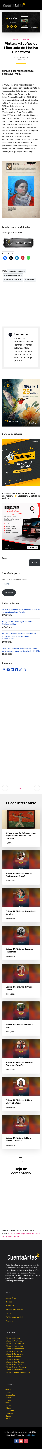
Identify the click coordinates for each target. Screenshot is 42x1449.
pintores (30, 280)
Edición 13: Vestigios (13, 1341)
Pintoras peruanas (13, 280)
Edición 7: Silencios (13, 1357)
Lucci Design (29, 1435)
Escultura (9, 1413)
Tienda (8, 1313)
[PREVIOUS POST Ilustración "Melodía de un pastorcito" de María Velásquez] (5, 788)
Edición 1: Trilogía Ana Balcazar (17, 1372)
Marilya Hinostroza (14, 275)
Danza (8, 1416)
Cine (7, 1403)
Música (8, 1408)
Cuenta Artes (22, 57)
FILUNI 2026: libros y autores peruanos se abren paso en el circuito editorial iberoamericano (19, 636)
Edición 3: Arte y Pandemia (16, 1367)
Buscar (5, 558)
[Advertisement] (21, 304)
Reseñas (8, 1392)
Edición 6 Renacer (17, 271)
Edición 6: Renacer (13, 1359)
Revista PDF (10, 1306)
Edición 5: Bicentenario (14, 1362)
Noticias (8, 1302)
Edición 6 (16, 40)
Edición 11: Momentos (14, 1346)
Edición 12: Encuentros (14, 1343)
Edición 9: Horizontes (14, 1351)
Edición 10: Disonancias (14, 1349)
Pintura (26, 40)
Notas (7, 1419)
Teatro (8, 1405)
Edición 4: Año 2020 (13, 1364)
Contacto (9, 1321)
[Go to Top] (37, 1443)
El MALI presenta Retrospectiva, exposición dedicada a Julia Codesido (21, 835)
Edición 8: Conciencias (14, 1354)
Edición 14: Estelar (12, 1338)
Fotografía (9, 1411)
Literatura (9, 1398)
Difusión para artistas (14, 1309)
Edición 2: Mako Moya (14, 1370)
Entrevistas (10, 1395)
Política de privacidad (14, 1317)
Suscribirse (9, 593)
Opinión (8, 1390)
